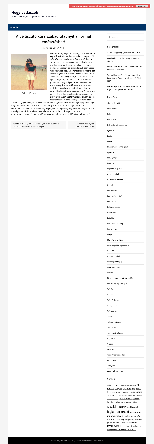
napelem (126, 416)
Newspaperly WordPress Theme (90, 440)
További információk (126, 6)
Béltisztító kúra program (117, 125)
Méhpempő (135, 411)
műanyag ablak (115, 415)
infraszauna (125, 398)
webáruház (130, 429)
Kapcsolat (14, 27)
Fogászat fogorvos (114, 168)
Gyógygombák (113, 174)
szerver (118, 419)
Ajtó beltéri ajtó (113, 103)
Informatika (112, 190)
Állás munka (112, 108)
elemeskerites (112, 395)
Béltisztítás (111, 119)
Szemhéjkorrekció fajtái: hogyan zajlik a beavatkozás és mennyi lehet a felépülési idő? (124, 78)
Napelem (111, 250)
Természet (111, 327)
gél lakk (140, 395)
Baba (109, 114)
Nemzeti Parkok (113, 256)
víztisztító (121, 430)
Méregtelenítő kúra (115, 240)
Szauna (110, 294)
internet (136, 399)
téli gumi (123, 426)
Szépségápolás (113, 300)
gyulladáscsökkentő (131, 395)
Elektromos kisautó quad (117, 147)
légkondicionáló (118, 412)
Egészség (111, 130)
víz (131, 426)
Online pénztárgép (114, 261)
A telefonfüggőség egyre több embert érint (124, 52)
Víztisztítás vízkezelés (116, 355)
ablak (109, 385)
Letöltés (110, 218)
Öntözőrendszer (114, 267)
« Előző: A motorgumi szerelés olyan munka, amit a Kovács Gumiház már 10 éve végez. (36, 125)
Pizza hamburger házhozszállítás (120, 278)
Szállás (110, 289)
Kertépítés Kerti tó (114, 196)
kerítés (110, 407)
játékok (135, 402)
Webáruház (112, 360)
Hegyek (110, 185)
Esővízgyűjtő (112, 158)
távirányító (113, 425)
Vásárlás (110, 349)
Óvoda (110, 272)
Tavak (109, 316)
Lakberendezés (113, 207)
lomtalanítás (112, 229)
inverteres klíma (113, 402)
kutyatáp (126, 406)
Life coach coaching (115, 223)
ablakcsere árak (126, 385)
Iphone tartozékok (126, 402)
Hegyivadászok (24, 12)
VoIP (128, 426)
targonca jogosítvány (127, 419)
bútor (129, 389)
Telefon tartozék (114, 322)
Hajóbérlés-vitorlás (115, 179)
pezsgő (133, 416)
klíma (117, 406)
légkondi (134, 407)
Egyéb (109, 136)
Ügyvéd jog (111, 338)
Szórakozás (111, 311)
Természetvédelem (115, 333)
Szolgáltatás (112, 305)
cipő (133, 389)
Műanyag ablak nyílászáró (118, 245)
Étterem (110, 163)
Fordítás (121, 395)
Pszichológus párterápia (117, 283)
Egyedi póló (129, 392)
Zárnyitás (111, 365)
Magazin (110, 234)
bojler (124, 389)
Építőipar (111, 152)
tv (136, 423)
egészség (137, 391)
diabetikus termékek (118, 392)
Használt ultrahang (113, 399)
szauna (110, 419)
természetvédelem (127, 422)
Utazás (110, 344)
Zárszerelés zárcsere (115, 371)
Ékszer (109, 141)
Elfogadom (142, 6)
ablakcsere (116, 385)
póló (138, 416)
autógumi (118, 389)
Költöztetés (111, 201)
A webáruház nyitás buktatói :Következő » (84, 125)
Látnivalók (111, 212)
